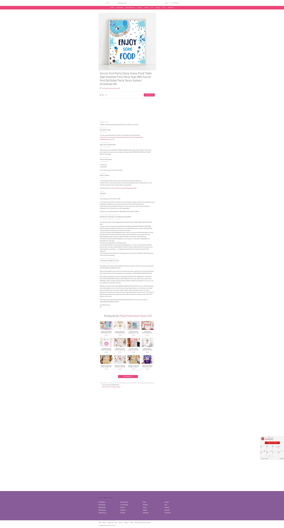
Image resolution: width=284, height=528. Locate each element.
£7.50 (106, 335)
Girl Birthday (102, 502)
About (105, 522)
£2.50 (147, 335)
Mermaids (167, 510)
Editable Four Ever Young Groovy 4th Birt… (133, 349)
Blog (164, 7)
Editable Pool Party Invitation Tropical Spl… (120, 349)
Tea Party (122, 512)
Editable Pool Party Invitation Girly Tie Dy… (133, 332)
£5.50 (120, 335)
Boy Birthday (102, 504)
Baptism (145, 510)
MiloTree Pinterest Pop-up (143, 522)
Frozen (145, 507)
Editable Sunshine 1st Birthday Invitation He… (133, 366)
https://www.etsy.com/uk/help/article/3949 (123, 188)
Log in (166, 2)
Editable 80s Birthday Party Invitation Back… (147, 366)
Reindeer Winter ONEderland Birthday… (147, 349)
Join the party (175, 2)
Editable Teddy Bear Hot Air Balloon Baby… (120, 332)
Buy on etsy (149, 95)
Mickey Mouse (102, 512)
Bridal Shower (102, 510)
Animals (167, 502)
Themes (112, 7)
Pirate (144, 502)
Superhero (123, 510)
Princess (122, 507)
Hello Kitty (145, 512)
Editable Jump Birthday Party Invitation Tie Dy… (106, 332)
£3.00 (106, 352)
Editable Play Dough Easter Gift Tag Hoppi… (106, 349)
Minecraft (145, 504)
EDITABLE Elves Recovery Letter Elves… (147, 332)
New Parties (119, 7)
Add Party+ (171, 7)
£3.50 (120, 369)
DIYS (152, 7)
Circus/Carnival (124, 504)
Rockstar (167, 507)
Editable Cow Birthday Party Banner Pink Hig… (120, 366)
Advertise (111, 522)
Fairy (166, 504)
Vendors (158, 7)
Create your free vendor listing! (111, 387)
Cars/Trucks (168, 512)
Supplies (139, 7)
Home (100, 522)
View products (128, 376)
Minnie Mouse (124, 502)
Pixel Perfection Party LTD (112, 88)
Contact (120, 522)
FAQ (116, 522)
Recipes (146, 7)
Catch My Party (142, 3)
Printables (130, 7)
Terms (131, 522)
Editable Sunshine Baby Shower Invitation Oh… (106, 366)
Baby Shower (102, 507)
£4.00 (147, 352)
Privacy (126, 522)
